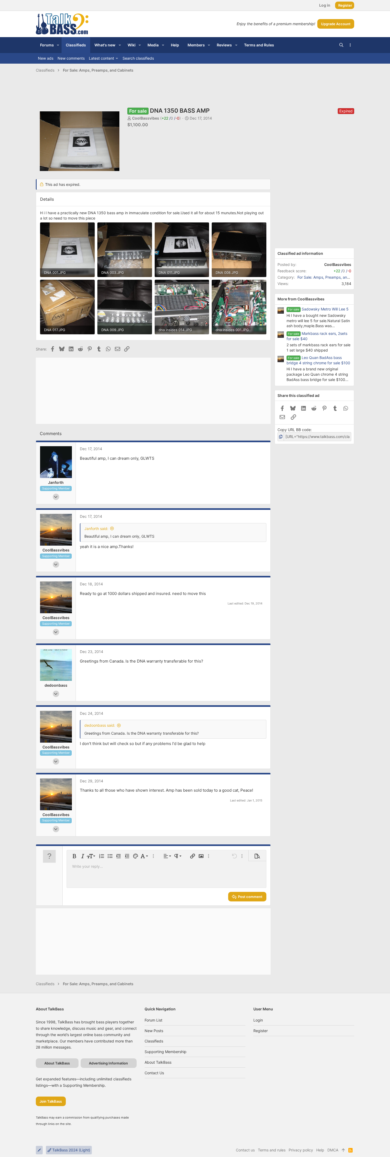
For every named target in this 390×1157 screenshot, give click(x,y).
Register (260, 1030)
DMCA (332, 1150)
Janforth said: (96, 528)
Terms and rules (271, 1150)
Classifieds (154, 1041)
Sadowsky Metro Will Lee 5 (325, 309)
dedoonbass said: (99, 725)
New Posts (154, 1030)
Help (320, 1150)
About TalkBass (158, 1062)
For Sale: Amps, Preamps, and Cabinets (331, 277)
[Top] (343, 1150)
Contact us (154, 1073)
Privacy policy (301, 1150)
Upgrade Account (335, 24)
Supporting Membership (166, 1051)
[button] (58, 45)
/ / (170, 118)
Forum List (153, 1020)
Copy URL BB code (294, 429)
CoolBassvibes (145, 118)
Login (258, 1020)
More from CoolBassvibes (301, 299)
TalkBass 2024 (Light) (70, 1150)
